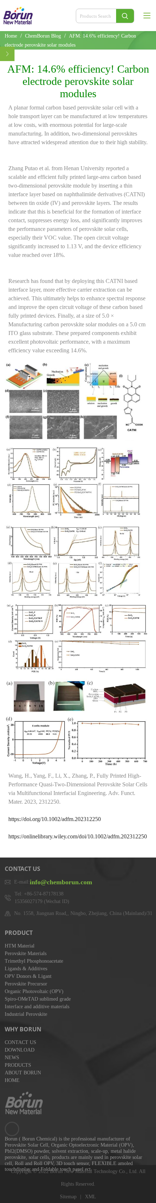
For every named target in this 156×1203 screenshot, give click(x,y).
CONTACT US (20, 1042)
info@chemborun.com (61, 882)
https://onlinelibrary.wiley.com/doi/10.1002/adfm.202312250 (77, 836)
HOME (12, 1080)
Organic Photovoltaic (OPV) (34, 991)
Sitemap (68, 1196)
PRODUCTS (18, 1065)
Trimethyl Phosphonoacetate (34, 961)
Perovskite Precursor (26, 984)
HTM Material (19, 946)
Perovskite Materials (25, 953)
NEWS (12, 1057)
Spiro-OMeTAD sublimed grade (38, 999)
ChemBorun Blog (43, 36)
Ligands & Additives (26, 968)
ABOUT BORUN (23, 1072)
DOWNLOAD (19, 1050)
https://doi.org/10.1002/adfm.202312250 (54, 819)
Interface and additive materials (37, 1006)
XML (90, 1196)
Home (11, 36)
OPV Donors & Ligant (28, 976)
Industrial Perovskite (26, 1014)
